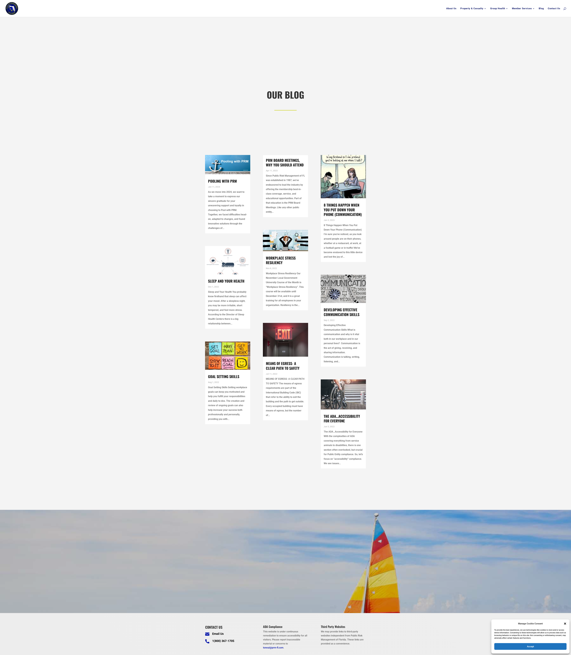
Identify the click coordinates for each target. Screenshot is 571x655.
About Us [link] (451, 8)
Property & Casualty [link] (471, 8)
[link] (12, 8)
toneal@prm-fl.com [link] (273, 647)
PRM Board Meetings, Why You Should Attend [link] (285, 162)
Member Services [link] (522, 8)
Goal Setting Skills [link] (223, 376)
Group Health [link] (497, 8)
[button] (565, 623)
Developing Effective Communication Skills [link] (341, 312)
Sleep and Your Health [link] (226, 281)
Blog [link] (541, 8)
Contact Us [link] (554, 8)
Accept (530, 646)
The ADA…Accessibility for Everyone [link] (342, 418)
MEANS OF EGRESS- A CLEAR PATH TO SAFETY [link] (282, 366)
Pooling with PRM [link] (222, 181)
